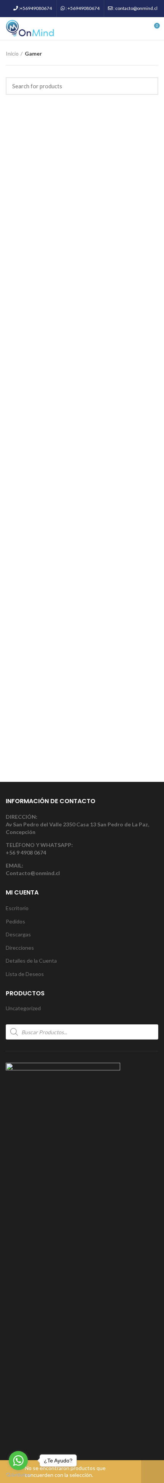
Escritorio (17, 908)
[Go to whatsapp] (18, 1460)
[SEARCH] (148, 86)
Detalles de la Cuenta (31, 960)
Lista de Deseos (25, 974)
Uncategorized (23, 1008)
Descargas (18, 934)
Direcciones (20, 947)
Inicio (12, 53)
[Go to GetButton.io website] (18, 1475)
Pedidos (15, 921)
